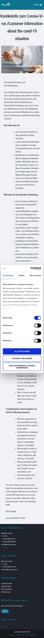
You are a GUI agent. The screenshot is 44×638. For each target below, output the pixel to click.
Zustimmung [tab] (8, 275)
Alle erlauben (22, 351)
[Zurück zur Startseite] (5, 5)
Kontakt (5, 611)
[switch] (37, 325)
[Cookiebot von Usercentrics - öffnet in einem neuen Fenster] (31, 268)
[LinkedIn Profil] (6, 626)
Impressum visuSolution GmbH (16, 635)
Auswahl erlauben (22, 359)
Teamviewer (4, 547)
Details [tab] (22, 275)
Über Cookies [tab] (35, 275)
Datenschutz (32, 635)
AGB (27, 635)
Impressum (8, 308)
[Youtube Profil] (4, 626)
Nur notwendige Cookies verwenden (22, 367)
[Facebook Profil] (2, 626)
